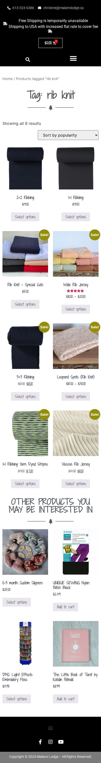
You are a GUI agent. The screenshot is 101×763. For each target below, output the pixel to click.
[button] (73, 58)
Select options (25, 217)
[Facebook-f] (40, 742)
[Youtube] (60, 742)
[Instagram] (50, 742)
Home (7, 79)
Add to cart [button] (65, 607)
